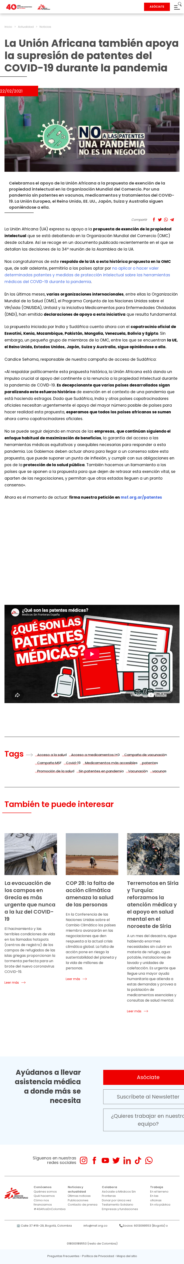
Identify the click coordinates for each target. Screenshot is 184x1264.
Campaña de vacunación (145, 754)
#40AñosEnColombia (50, 1209)
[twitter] (116, 1160)
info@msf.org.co (95, 1225)
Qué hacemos (44, 1196)
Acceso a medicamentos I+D (95, 754)
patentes (150, 762)
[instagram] (83, 1160)
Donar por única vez (116, 1200)
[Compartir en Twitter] (160, 219)
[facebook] (94, 1160)
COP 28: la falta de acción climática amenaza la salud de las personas (90, 894)
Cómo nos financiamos (43, 1202)
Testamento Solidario (117, 1204)
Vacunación (138, 771)
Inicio (8, 27)
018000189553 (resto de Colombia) (92, 1243)
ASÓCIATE (157, 7)
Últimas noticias (79, 1196)
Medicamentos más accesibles (111, 762)
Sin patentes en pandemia (101, 771)
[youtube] (105, 1160)
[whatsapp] (149, 1160)
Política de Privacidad (98, 1256)
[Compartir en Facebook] (154, 219)
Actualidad (26, 27)
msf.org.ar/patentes (141, 497)
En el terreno (159, 1191)
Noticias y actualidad (77, 1189)
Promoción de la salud (55, 771)
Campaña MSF (49, 762)
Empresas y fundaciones (120, 1209)
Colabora (109, 1187)
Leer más (11, 982)
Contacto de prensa (82, 1204)
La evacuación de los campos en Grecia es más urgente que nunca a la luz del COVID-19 (29, 901)
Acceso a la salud (52, 754)
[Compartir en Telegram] (172, 219)
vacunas (159, 771)
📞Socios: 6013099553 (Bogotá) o (143, 1225)
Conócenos (42, 1187)
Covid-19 (73, 762)
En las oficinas (156, 1198)
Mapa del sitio (127, 1256)
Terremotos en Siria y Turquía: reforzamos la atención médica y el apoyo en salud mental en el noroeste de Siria (153, 905)
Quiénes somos (45, 1191)
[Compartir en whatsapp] (166, 219)
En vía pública (160, 1204)
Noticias (45, 27)
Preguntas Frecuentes (63, 1256)
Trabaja (156, 1187)
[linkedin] (127, 1160)
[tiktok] (138, 1160)
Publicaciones (78, 1200)
